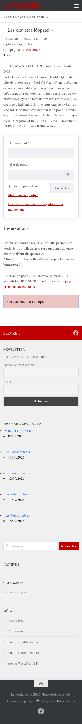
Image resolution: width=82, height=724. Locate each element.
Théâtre (8, 55)
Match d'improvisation (20, 430)
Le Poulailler (31, 49)
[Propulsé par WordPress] (37, 700)
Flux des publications (23, 641)
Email (7, 381)
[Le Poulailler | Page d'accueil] (28, 6)
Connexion (15, 631)
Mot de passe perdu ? (23, 195)
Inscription (15, 620)
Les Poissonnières (17, 451)
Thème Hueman (65, 701)
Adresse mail (19, 143)
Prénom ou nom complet (19, 365)
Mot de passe (19, 164)
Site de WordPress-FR (23, 663)
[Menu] (76, 5)
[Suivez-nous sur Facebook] (76, 333)
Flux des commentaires (24, 652)
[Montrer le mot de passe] (68, 174)
